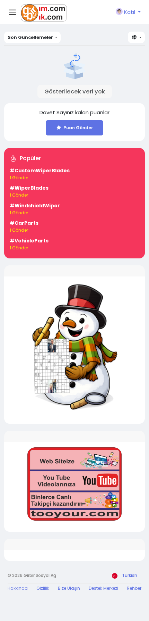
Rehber (134, 588)
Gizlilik (42, 588)
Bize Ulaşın (69, 588)
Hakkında (18, 588)
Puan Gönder (78, 128)
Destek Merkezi (103, 588)
